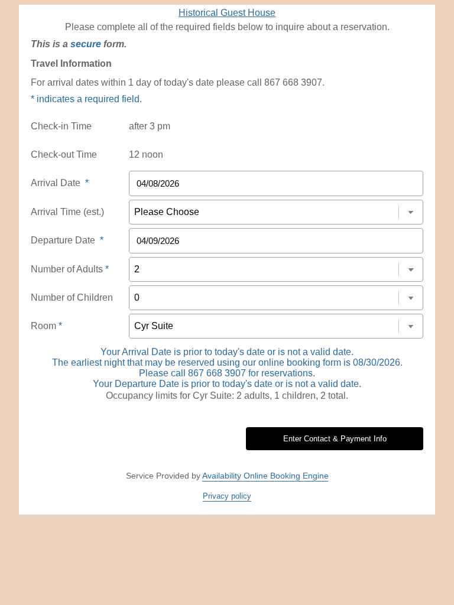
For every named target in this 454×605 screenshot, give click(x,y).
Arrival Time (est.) (67, 212)
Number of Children (72, 297)
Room (46, 326)
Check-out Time (64, 154)
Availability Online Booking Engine (265, 475)
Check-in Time (61, 126)
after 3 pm (149, 126)
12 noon (146, 154)
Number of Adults (70, 269)
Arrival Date (60, 183)
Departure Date (67, 240)
